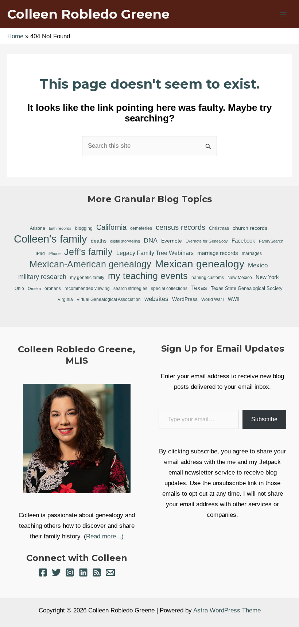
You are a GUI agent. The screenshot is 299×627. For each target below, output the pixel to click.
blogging (84, 228)
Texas (199, 288)
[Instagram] (69, 572)
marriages (252, 253)
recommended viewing (87, 288)
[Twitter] (56, 572)
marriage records (217, 253)
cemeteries (141, 228)
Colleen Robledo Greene (88, 14)
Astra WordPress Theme (227, 610)
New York (267, 277)
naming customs (207, 277)
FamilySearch (271, 241)
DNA (151, 240)
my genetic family (87, 277)
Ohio (19, 288)
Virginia (65, 299)
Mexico (258, 265)
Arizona (37, 228)
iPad (40, 253)
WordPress (185, 299)
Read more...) (105, 536)
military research (42, 276)
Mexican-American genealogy (90, 264)
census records (180, 227)
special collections (169, 288)
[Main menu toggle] (283, 14)
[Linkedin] (83, 572)
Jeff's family (88, 252)
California (111, 227)
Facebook (243, 240)
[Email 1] (110, 572)
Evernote (171, 241)
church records (250, 228)
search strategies (130, 288)
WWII (234, 299)
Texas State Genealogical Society (247, 288)
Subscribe (264, 419)
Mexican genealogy (199, 264)
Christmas (219, 228)
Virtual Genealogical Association (109, 299)
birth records (60, 228)
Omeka (34, 288)
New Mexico (240, 277)
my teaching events (148, 276)
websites (156, 298)
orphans (52, 288)
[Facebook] (42, 572)
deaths (98, 241)
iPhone (54, 253)
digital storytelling (125, 241)
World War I (212, 299)
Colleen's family (50, 239)
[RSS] (96, 572)
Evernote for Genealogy (207, 241)
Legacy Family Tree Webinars (155, 253)
